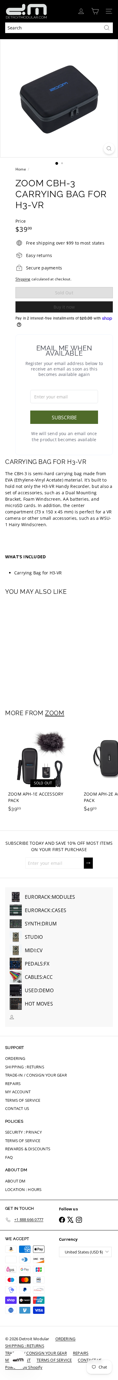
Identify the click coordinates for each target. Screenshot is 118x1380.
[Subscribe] (88, 863)
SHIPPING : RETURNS (24, 1067)
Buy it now (64, 307)
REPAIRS (13, 1083)
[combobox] (59, 27)
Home (20, 169)
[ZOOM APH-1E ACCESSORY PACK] (43, 769)
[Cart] (95, 11)
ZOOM (54, 713)
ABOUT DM (15, 1181)
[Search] (107, 27)
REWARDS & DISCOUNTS (27, 1149)
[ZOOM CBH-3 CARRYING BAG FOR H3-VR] (43, 648)
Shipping (23, 278)
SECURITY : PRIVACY (23, 1132)
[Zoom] (109, 148)
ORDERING (15, 1058)
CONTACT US (17, 1108)
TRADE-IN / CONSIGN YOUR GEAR (36, 1075)
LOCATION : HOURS (23, 1189)
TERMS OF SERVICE (22, 1100)
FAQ (9, 1157)
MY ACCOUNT (18, 1091)
